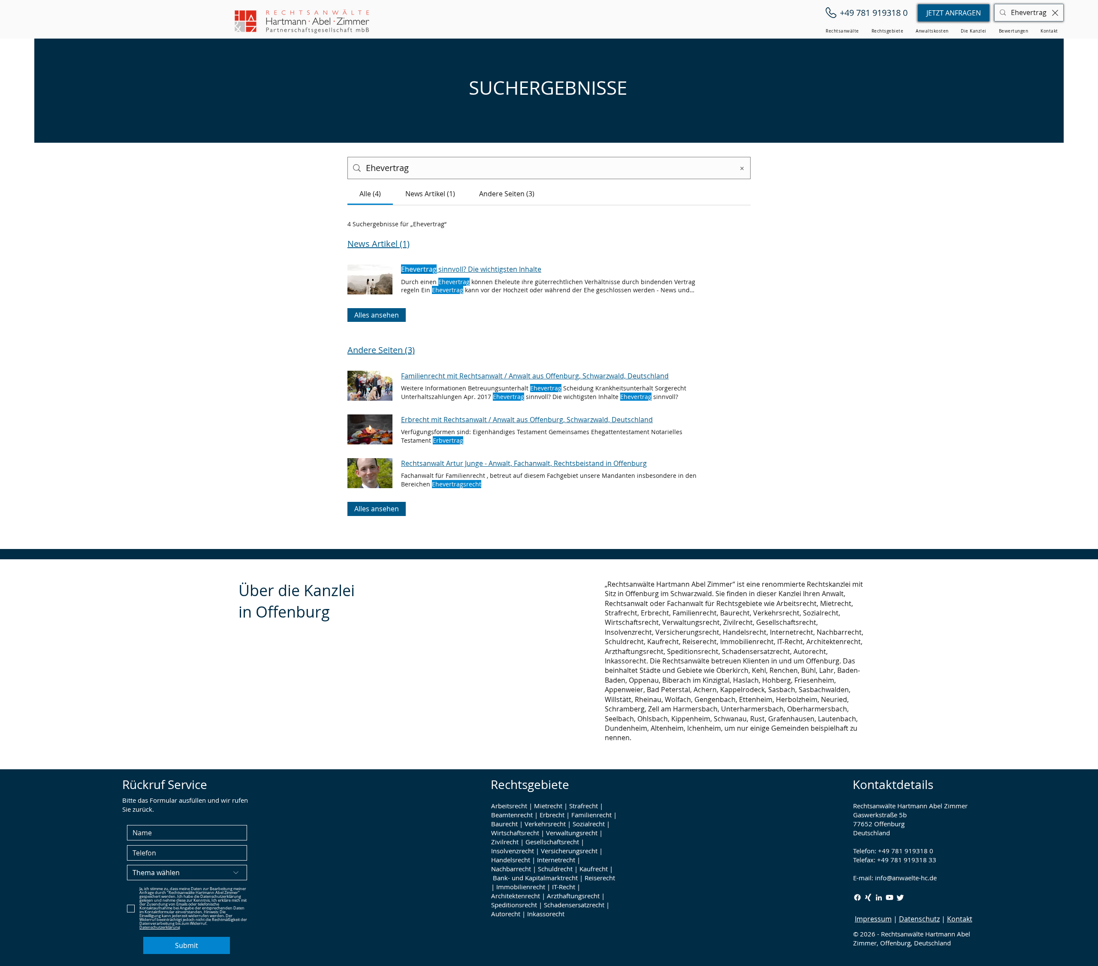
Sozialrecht (589, 823)
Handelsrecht (510, 859)
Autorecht (505, 913)
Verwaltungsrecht (571, 832)
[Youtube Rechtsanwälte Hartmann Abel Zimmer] (889, 897)
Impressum (873, 919)
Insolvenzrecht (512, 850)
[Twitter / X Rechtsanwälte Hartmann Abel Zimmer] (900, 897)
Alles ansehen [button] (376, 315)
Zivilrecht (505, 841)
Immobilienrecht (520, 886)
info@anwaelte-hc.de (906, 877)
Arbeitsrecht (509, 805)
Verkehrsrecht (545, 823)
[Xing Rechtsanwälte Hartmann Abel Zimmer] (868, 897)
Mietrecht (548, 805)
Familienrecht (591, 814)
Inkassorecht (545, 913)
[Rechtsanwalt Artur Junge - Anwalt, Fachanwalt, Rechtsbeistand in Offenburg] (369, 473)
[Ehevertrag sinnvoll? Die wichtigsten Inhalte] (369, 279)
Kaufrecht (593, 868)
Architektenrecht (515, 895)
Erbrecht (552, 814)
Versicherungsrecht (569, 850)
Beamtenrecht (512, 814)
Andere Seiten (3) (381, 350)
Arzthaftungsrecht (573, 895)
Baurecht (504, 823)
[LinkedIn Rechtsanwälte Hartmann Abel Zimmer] (879, 897)
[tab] (370, 194)
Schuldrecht (555, 868)
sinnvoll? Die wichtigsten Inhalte (471, 269)
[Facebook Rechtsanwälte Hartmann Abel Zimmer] (857, 897)
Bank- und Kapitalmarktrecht (535, 877)
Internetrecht (556, 859)
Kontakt (959, 919)
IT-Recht (563, 886)
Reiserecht (600, 877)
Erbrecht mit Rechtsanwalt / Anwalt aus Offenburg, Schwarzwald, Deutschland (527, 419)
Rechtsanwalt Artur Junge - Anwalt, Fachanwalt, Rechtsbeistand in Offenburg (524, 463)
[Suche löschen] (1055, 12)
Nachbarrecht (511, 868)
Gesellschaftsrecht (552, 841)
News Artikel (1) (378, 243)
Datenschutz (919, 919)
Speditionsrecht (514, 904)
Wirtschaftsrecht (515, 832)
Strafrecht (583, 805)
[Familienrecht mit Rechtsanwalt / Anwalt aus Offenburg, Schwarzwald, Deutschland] (369, 386)
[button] (842, 31)
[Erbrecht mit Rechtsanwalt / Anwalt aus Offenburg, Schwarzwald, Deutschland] (369, 429)
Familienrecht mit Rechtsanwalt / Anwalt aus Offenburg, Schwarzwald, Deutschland (535, 376)
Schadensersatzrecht (574, 904)
